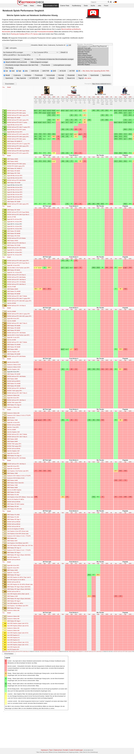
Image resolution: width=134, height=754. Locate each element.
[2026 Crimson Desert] (92, 55)
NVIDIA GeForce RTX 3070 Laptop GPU (18, 153)
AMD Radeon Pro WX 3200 (14, 509)
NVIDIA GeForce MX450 (13, 448)
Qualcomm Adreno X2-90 (14, 364)
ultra (26, 71)
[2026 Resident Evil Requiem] (92, 59)
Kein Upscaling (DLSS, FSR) (99, 71)
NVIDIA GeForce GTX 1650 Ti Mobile (17, 342)
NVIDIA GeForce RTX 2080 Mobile (16, 180)
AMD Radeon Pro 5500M (13, 344)
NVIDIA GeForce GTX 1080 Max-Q (16, 279)
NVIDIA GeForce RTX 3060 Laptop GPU (18, 204)
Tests (25, 5)
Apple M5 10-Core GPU (13, 265)
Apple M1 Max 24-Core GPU (14, 197)
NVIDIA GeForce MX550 (13, 425)
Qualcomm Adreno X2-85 (14, 367)
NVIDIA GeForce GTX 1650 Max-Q (16, 400)
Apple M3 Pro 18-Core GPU (14, 221)
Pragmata (123, 94)
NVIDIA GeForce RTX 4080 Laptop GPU (18, 120)
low (6, 71)
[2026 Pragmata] (92, 54)
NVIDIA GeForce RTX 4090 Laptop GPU (18, 115)
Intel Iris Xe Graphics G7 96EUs (15, 499)
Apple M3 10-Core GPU (13, 422)
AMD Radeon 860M (12, 439)
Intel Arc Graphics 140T (13, 351)
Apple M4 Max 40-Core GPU (14, 132)
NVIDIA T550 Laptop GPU (14, 444)
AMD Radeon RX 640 (13, 506)
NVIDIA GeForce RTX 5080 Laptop (16, 113)
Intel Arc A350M (11, 429)
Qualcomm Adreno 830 (13, 407)
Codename (17, 75)
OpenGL (61, 78)
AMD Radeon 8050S (12, 240)
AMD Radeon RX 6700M (13, 182)
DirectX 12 (64, 52)
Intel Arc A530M (11, 321)
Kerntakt (61, 75)
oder (7, 48)
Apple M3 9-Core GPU (13, 453)
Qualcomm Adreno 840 (13, 395)
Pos (4, 87)
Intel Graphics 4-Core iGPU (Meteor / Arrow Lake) (20, 497)
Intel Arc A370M (11, 340)
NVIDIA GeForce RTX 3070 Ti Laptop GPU (18, 143)
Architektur (27, 75)
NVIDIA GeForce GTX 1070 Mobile (16, 282)
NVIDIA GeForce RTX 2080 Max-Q (16, 243)
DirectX (52, 78)
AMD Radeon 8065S (12, 159)
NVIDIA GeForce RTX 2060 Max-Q (16, 284)
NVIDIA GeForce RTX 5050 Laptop (16, 164)
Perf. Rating (9, 68)
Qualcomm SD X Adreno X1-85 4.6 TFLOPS (19, 415)
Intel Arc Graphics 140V (13, 369)
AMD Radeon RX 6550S (13, 330)
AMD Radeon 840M (12, 480)
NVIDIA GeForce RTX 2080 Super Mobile (18, 151)
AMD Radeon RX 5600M (13, 294)
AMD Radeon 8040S (12, 289)
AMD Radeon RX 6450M (13, 354)
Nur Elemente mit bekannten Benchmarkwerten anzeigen (55, 59)
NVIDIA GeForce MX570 (13, 381)
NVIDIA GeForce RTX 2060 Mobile (16, 277)
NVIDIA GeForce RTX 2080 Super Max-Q (18, 214)
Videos (39, 5)
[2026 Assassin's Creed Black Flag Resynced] (92, 46)
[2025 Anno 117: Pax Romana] (92, 63)
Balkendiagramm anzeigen (39, 62)
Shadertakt (71, 75)
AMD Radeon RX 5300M (13, 386)
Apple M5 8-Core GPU (13, 318)
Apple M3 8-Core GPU (13, 466)
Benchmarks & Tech (50, 5)
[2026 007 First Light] (92, 48)
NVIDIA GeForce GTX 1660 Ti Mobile (17, 296)
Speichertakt (94, 75)
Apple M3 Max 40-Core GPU (14, 175)
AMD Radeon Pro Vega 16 (14, 455)
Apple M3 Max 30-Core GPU (14, 190)
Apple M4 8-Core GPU (13, 398)
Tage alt (81, 78)
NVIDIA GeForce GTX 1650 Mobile (16, 376)
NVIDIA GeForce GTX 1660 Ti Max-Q (17, 323)
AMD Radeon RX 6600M (13, 233)
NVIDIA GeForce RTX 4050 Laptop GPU (18, 260)
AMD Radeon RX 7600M (13, 201)
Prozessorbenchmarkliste (45, 32)
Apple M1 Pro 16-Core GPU (14, 255)
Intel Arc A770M (11, 217)
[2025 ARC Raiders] (92, 65)
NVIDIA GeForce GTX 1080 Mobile (16, 247)
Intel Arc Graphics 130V (13, 432)
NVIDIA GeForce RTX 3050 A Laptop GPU (18, 314)
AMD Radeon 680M (12, 441)
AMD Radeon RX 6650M (13, 231)
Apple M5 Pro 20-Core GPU (14, 199)
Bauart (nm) (71, 78)
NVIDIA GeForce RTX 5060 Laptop (16, 139)
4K (79, 71)
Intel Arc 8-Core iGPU (13, 362)
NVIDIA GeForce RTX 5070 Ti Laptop (17, 122)
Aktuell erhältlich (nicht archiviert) (16, 62)
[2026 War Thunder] (92, 52)
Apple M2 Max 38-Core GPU (14, 178)
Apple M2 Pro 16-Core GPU (14, 252)
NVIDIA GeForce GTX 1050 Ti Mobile (17, 434)
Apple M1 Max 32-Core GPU (14, 192)
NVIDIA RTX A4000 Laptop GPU (16, 166)
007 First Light (45, 95)
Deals (86, 5)
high (19, 71)
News (32, 5)
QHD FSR (45, 71)
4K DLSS (62, 71)
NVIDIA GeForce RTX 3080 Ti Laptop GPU (18, 127)
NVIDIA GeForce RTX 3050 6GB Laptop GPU (19, 301)
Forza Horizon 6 (72, 95)
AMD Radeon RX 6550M (13, 325)
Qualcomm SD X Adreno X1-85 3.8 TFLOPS (19, 475)
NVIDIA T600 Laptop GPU (14, 402)
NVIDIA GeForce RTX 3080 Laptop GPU (18, 136)
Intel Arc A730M (11, 286)
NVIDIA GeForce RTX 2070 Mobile (16, 238)
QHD (54, 71)
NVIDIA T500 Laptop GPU (14, 446)
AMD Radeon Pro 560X (13, 492)
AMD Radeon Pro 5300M (13, 383)
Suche (93, 5)
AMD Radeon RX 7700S (13, 173)
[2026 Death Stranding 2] (92, 57)
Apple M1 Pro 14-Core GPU (14, 272)
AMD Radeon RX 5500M (13, 347)
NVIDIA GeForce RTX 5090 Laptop (16, 110)
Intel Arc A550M (11, 311)
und (69, 45)
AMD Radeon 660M (12, 487)
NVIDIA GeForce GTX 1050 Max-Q (16, 464)
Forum (106, 5)
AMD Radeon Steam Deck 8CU (15, 483)
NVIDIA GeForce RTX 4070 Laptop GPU (18, 134)
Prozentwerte (45, 65)
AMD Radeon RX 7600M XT (14, 168)
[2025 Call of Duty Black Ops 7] (92, 61)
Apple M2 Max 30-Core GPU (14, 194)
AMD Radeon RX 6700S (13, 236)
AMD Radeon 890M (12, 349)
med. (13, 71)
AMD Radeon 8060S (12, 161)
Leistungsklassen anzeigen (62, 65)
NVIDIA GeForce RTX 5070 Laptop (16, 129)
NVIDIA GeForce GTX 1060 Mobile (16, 333)
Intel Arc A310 (11, 418)
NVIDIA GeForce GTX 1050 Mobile (16, 458)
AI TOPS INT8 (34, 78)
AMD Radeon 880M (12, 379)
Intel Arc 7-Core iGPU (13, 427)
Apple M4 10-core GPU (13, 337)
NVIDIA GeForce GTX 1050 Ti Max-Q (17, 437)
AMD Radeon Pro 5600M (13, 291)
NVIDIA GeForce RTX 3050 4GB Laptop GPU (19, 316)
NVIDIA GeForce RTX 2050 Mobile (16, 356)
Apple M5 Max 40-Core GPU (14, 125)
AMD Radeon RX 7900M (13, 117)
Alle (83, 71)
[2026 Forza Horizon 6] (92, 50)
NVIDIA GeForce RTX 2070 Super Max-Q (18, 263)
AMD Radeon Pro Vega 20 (14, 405)
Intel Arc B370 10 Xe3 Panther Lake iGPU (18, 335)
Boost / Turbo (82, 75)
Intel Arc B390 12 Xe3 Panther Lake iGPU (18, 268)
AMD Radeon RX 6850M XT (14, 141)
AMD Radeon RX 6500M (13, 328)
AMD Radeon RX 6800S (13, 171)
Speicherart (9, 78)
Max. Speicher (21, 78)
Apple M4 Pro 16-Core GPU (14, 226)
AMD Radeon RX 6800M (13, 148)
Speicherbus (106, 75)
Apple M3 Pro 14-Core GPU (14, 250)
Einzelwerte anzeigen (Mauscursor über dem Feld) (21, 65)
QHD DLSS (35, 71)
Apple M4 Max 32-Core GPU (14, 187)
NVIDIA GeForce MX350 (13, 502)
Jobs (99, 5)
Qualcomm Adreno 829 (13, 413)
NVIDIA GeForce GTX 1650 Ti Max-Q (17, 393)
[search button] (109, 2)
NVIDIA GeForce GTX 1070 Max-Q (16, 305)
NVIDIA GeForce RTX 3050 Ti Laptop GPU (18, 298)
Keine (88, 71)
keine (89, 78)
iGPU (44, 78)
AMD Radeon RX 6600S (13, 270)
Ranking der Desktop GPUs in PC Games (24, 34)
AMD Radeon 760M (12, 473)
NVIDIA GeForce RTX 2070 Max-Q (16, 275)
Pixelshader (39, 75)
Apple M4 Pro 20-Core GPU (14, 219)
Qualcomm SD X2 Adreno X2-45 (15, 478)
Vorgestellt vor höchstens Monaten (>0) (18, 59)
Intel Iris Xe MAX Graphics (14, 490)
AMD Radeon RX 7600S (13, 210)
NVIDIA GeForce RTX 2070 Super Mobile (18, 212)
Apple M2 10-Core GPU (13, 468)
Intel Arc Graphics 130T (13, 451)
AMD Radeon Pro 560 (13, 494)
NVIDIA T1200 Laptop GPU (14, 390)
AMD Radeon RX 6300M (13, 374)
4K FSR (72, 71)
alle (86, 78)
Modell (7, 75)
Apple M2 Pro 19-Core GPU (14, 229)
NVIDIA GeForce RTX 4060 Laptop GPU (18, 146)
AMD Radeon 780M (12, 420)
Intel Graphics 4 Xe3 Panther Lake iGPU (17, 471)
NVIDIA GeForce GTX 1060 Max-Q (16, 388)
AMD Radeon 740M (12, 485)
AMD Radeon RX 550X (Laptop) (15, 504)
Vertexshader (50, 75)
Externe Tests (64, 5)
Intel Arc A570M (11, 303)
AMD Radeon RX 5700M (13, 245)
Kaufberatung (76, 5)
